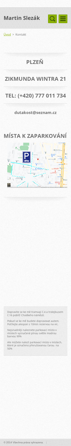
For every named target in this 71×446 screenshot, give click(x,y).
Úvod (7, 34)
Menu (63, 18)
